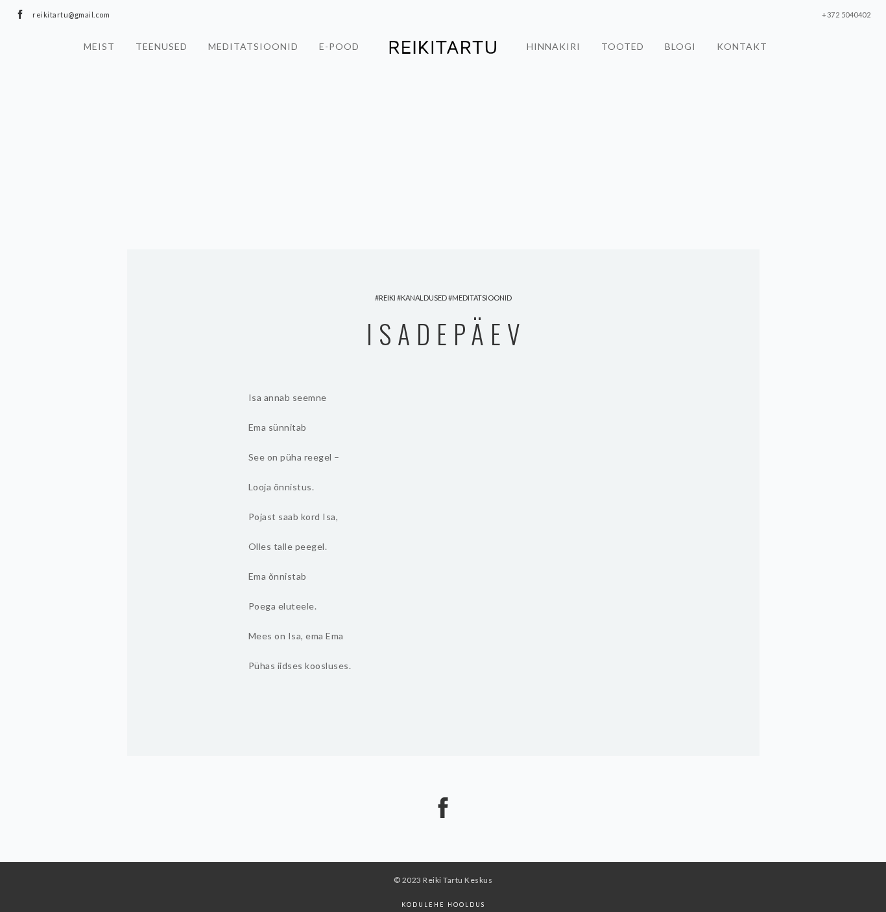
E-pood (339, 46)
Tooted (622, 46)
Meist (99, 46)
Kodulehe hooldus (443, 904)
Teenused (161, 46)
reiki (387, 297)
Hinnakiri (554, 46)
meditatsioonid (482, 297)
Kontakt (742, 46)
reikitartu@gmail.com (71, 14)
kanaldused (424, 297)
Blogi (680, 46)
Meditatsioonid (253, 46)
